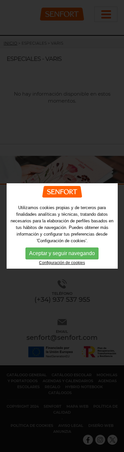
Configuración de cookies (62, 262)
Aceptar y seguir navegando (62, 253)
